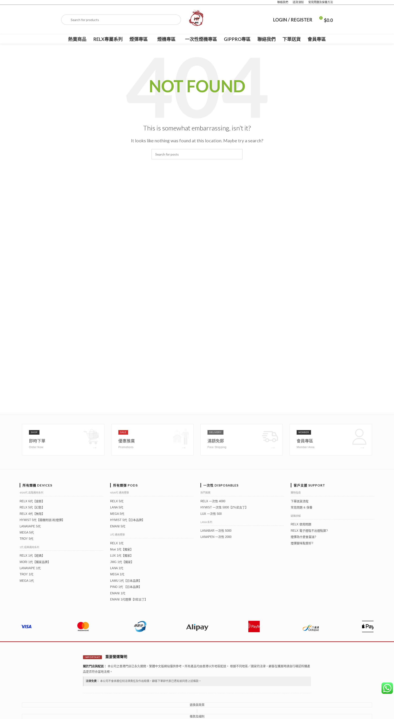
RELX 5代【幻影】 (32, 507)
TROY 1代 (26, 574)
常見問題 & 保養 (301, 507)
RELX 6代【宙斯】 (32, 501)
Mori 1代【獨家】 (121, 549)
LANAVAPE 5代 (30, 526)
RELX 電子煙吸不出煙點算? (309, 530)
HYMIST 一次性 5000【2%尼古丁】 (224, 507)
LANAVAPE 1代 (30, 568)
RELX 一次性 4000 (212, 501)
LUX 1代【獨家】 (121, 555)
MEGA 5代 (27, 532)
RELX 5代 (116, 501)
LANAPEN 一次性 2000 (215, 537)
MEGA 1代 (27, 580)
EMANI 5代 (117, 526)
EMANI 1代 (117, 593)
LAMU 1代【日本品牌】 (126, 580)
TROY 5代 (26, 538)
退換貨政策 (197, 704)
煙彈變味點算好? (302, 543)
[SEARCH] (237, 154)
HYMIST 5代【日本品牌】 (127, 520)
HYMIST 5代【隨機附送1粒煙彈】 (42, 520)
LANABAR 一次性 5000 (215, 530)
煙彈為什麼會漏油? (303, 537)
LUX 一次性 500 (211, 513)
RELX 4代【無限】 (32, 513)
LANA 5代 (116, 507)
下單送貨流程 (299, 501)
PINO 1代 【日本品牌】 (126, 587)
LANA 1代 (116, 568)
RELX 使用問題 (301, 524)
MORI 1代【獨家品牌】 (35, 562)
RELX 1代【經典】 (32, 555)
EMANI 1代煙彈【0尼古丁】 (129, 599)
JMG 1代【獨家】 (122, 562)
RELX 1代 (116, 543)
